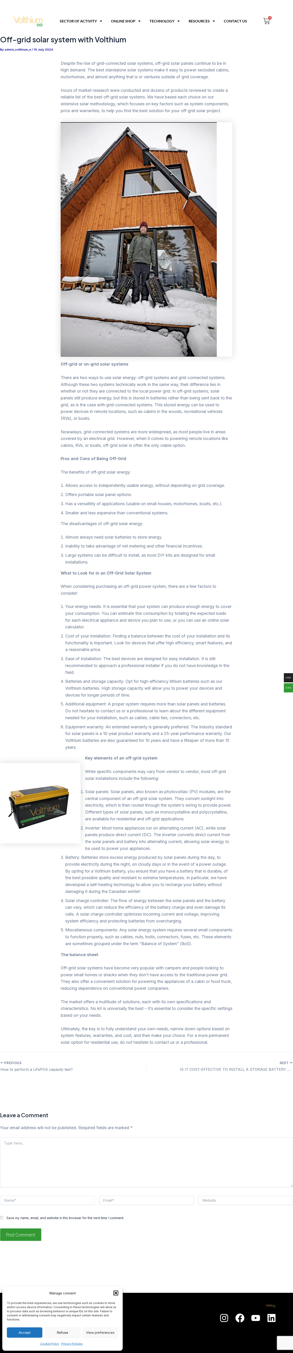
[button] (116, 1293)
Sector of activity (78, 21)
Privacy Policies (72, 1343)
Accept (24, 1332)
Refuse (62, 1332)
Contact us (235, 21)
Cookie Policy (49, 1343)
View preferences (100, 1332)
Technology (161, 21)
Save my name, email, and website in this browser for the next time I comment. (65, 1218)
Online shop (123, 21)
